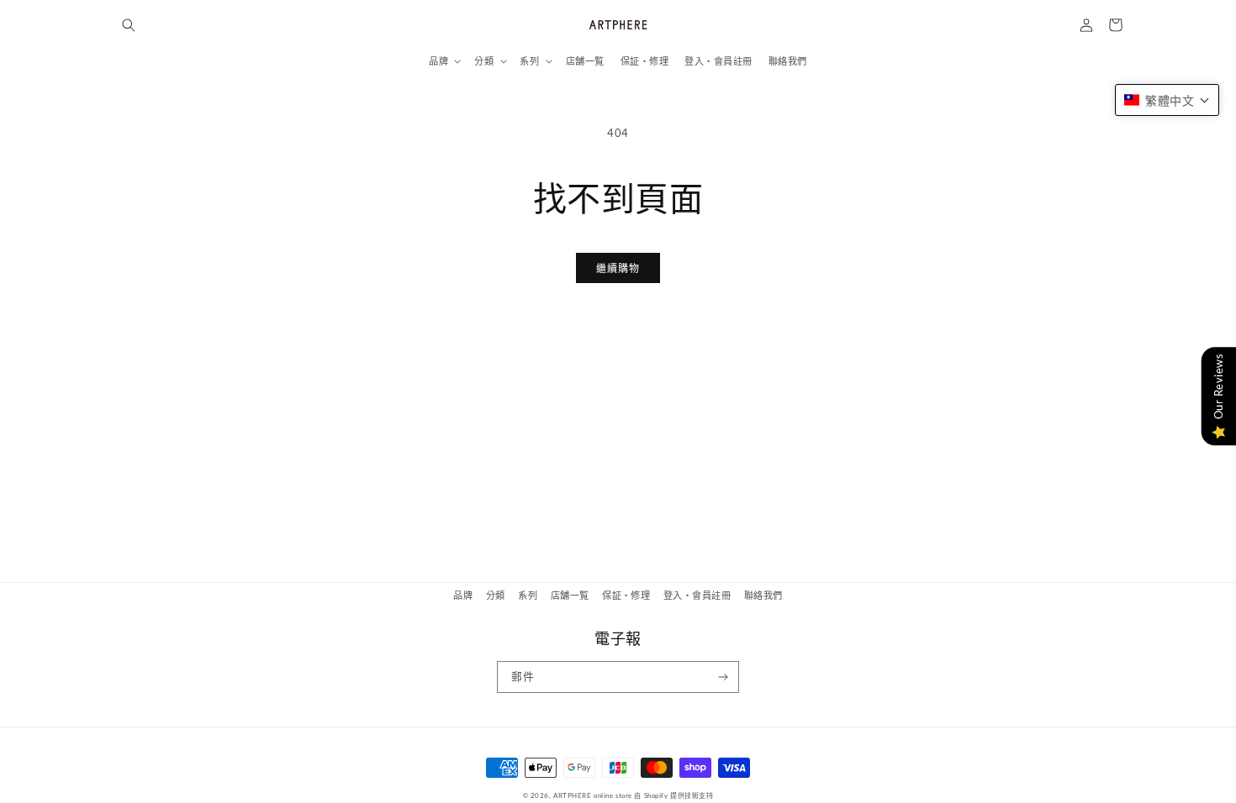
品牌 (463, 595)
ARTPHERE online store (592, 795)
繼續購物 (617, 268)
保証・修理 (626, 595)
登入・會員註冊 (697, 595)
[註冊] (723, 677)
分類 (495, 595)
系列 (527, 595)
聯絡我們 (763, 595)
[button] (128, 24)
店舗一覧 (570, 595)
